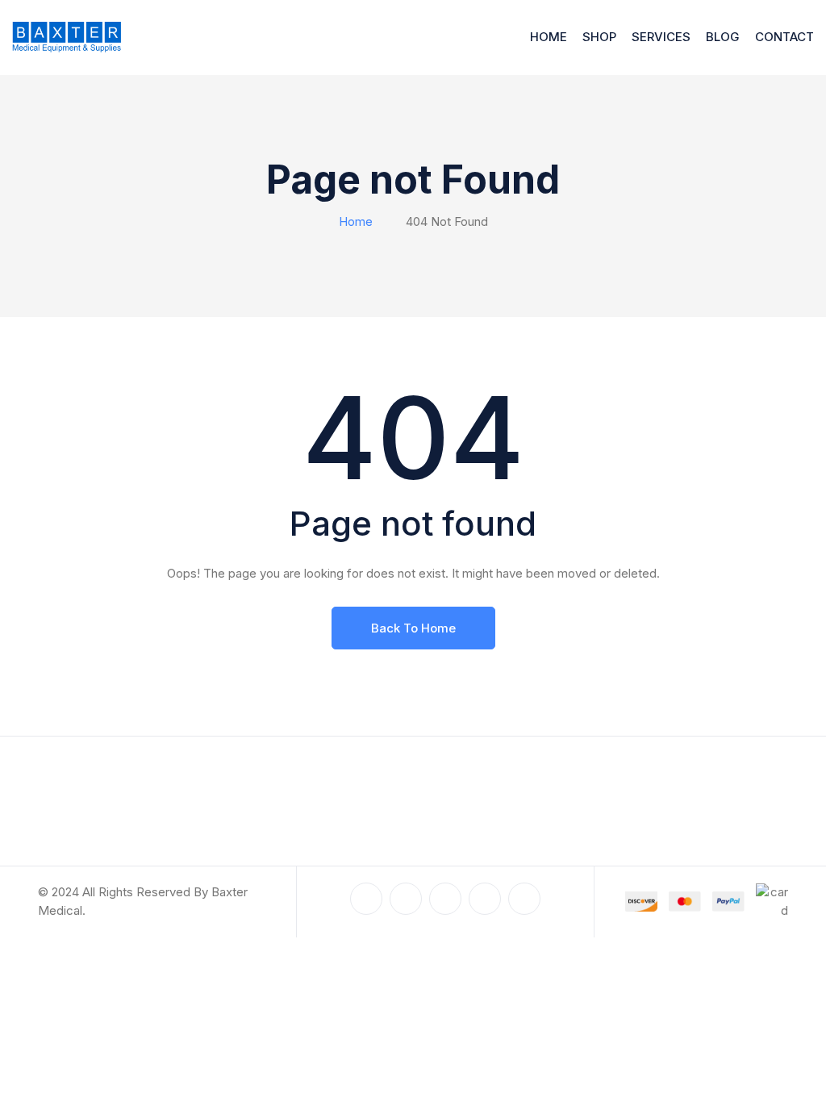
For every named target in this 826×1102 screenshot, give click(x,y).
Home (548, 36)
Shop (599, 36)
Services (661, 36)
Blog (723, 36)
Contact (784, 36)
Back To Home (413, 628)
